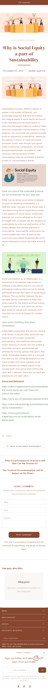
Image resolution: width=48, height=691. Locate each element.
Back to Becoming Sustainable (25, 446)
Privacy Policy (18, 545)
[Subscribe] (44, 638)
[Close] (44, 652)
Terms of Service (38, 545)
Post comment (24, 535)
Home (13, 40)
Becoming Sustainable (26, 40)
